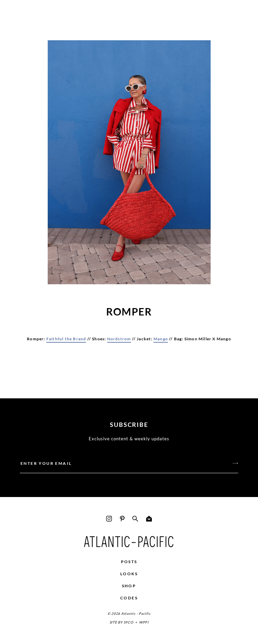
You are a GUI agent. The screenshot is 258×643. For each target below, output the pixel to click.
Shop (129, 585)
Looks (129, 573)
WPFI (143, 622)
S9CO (128, 622)
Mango (161, 338)
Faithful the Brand (66, 338)
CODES (129, 597)
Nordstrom (119, 338)
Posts (129, 561)
